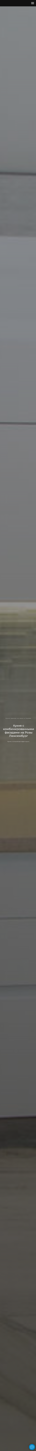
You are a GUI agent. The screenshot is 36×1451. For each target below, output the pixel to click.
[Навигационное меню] (32, 3)
